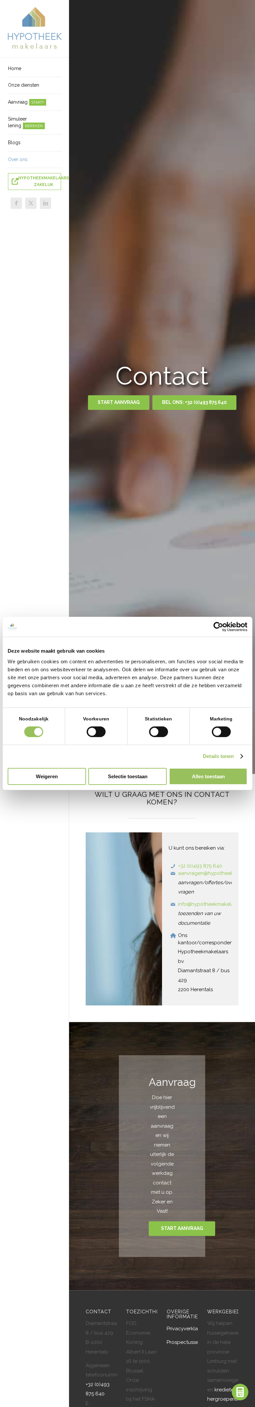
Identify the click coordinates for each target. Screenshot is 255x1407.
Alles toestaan (208, 776)
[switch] (96, 731)
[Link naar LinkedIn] (45, 203)
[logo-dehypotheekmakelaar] (34, 28)
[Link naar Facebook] (16, 203)
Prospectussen (184, 1342)
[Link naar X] (31, 203)
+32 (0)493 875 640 (200, 866)
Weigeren (47, 776)
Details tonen (218, 756)
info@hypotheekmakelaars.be (213, 904)
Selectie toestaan (127, 776)
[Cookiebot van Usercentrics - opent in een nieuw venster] (218, 627)
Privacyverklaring (187, 1329)
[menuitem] (34, 68)
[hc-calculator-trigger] (240, 1392)
